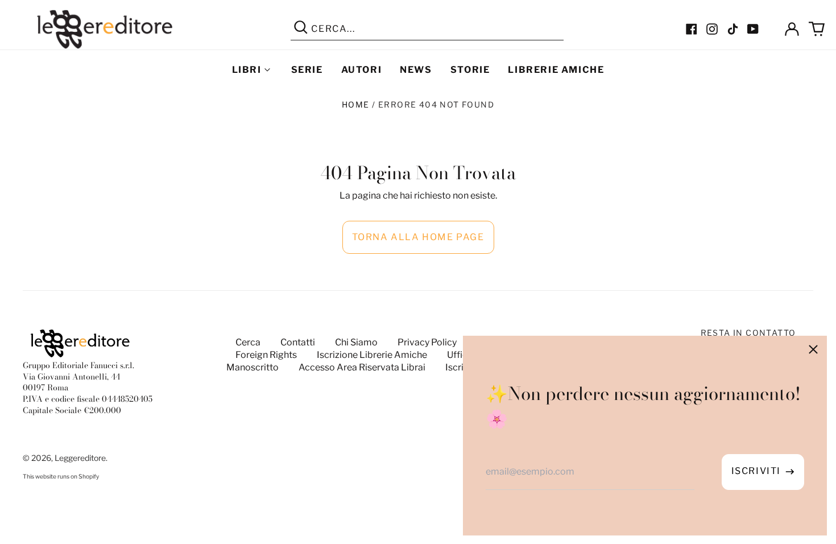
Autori (361, 69)
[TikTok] (732, 29)
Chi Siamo (356, 342)
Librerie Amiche (556, 69)
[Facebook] (691, 29)
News (416, 69)
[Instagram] (712, 29)
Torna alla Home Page (418, 237)
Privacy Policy (427, 342)
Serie (307, 69)
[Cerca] (301, 29)
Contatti (297, 342)
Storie (470, 69)
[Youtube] (753, 29)
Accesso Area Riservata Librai (362, 367)
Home (356, 104)
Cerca (247, 342)
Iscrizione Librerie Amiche (372, 354)
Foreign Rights (266, 354)
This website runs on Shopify (61, 476)
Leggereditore (80, 458)
